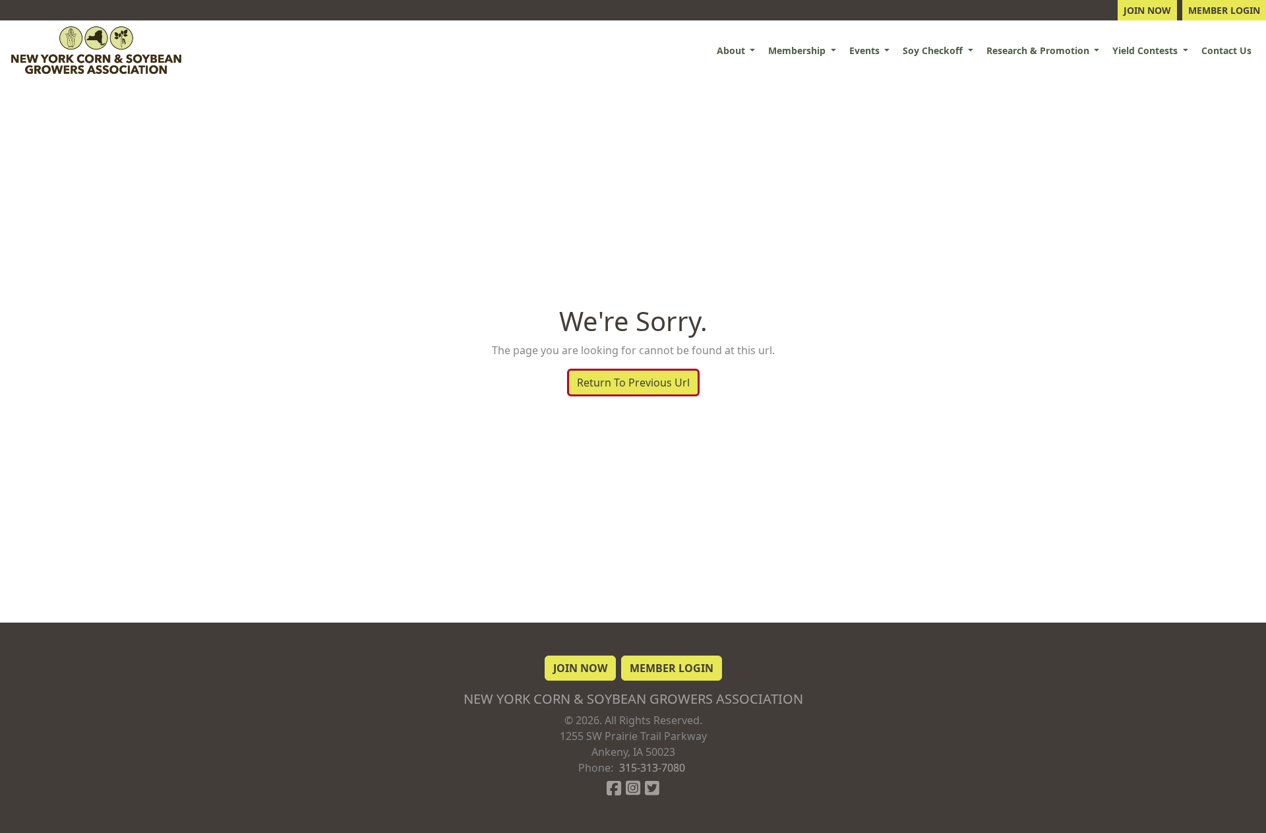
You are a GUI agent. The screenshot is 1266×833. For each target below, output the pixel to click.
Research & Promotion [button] (1039, 50)
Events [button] (865, 50)
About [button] (732, 50)
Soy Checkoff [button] (934, 50)
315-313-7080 (652, 767)
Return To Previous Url (633, 382)
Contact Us (1226, 50)
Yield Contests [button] (1146, 50)
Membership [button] (798, 50)
